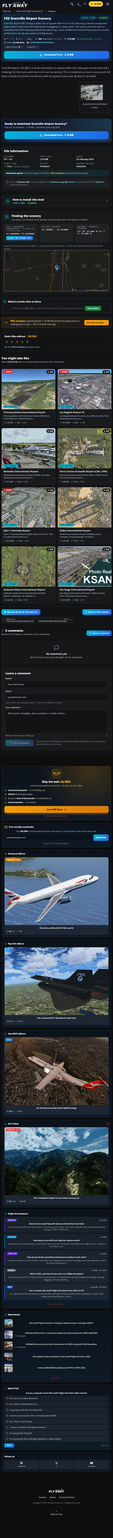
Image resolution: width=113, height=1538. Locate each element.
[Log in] (85, 4)
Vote (9, 1445)
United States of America (42, 42)
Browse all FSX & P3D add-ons (22, 612)
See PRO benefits (95, 322)
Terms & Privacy (66, 1497)
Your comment (13, 707)
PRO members (57, 173)
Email (8, 691)
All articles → (56, 1378)
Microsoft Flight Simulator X (30, 11)
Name (9, 678)
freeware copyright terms (62, 182)
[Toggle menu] (108, 4)
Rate (30, 39)
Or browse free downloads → (56, 816)
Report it (100, 182)
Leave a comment (100, 633)
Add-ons (7, 11)
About (53, 1497)
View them (93, 308)
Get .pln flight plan (21, 238)
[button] (56, 268)
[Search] (72, 4)
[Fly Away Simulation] (15, 4)
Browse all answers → (56, 1304)
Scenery (51, 11)
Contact (42, 1497)
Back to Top (56, 1514)
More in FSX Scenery (98, 612)
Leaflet (79, 290)
